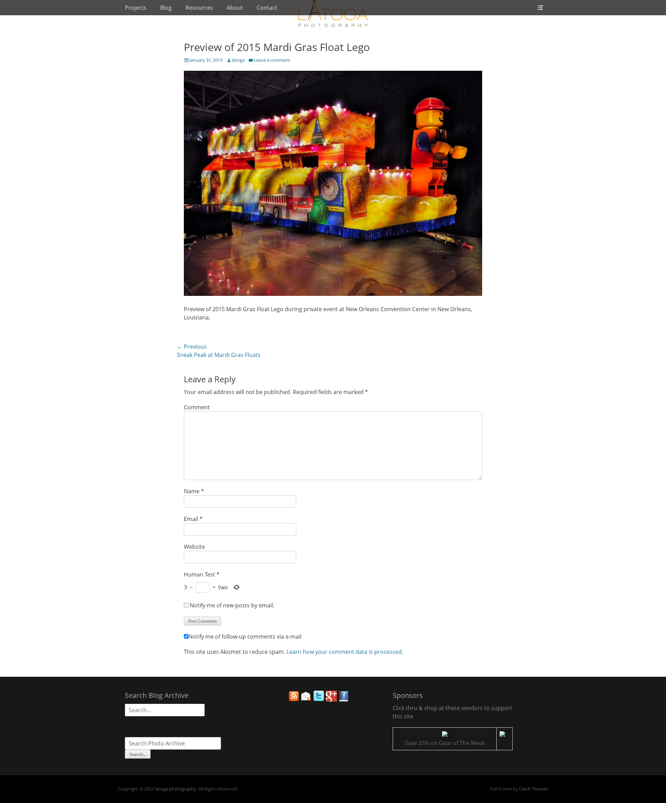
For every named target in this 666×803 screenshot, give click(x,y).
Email (193, 519)
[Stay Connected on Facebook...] (343, 699)
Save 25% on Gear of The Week (445, 743)
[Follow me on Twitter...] (318, 699)
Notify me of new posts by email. (232, 605)
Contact (267, 7)
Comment (197, 407)
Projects (135, 7)
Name (194, 491)
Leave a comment (272, 60)
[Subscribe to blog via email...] (306, 699)
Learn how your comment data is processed (344, 652)
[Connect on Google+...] (331, 699)
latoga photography (175, 789)
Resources (199, 7)
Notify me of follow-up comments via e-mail (244, 636)
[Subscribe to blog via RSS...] (293, 699)
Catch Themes (533, 789)
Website (194, 546)
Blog (166, 7)
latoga (238, 60)
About (235, 7)
